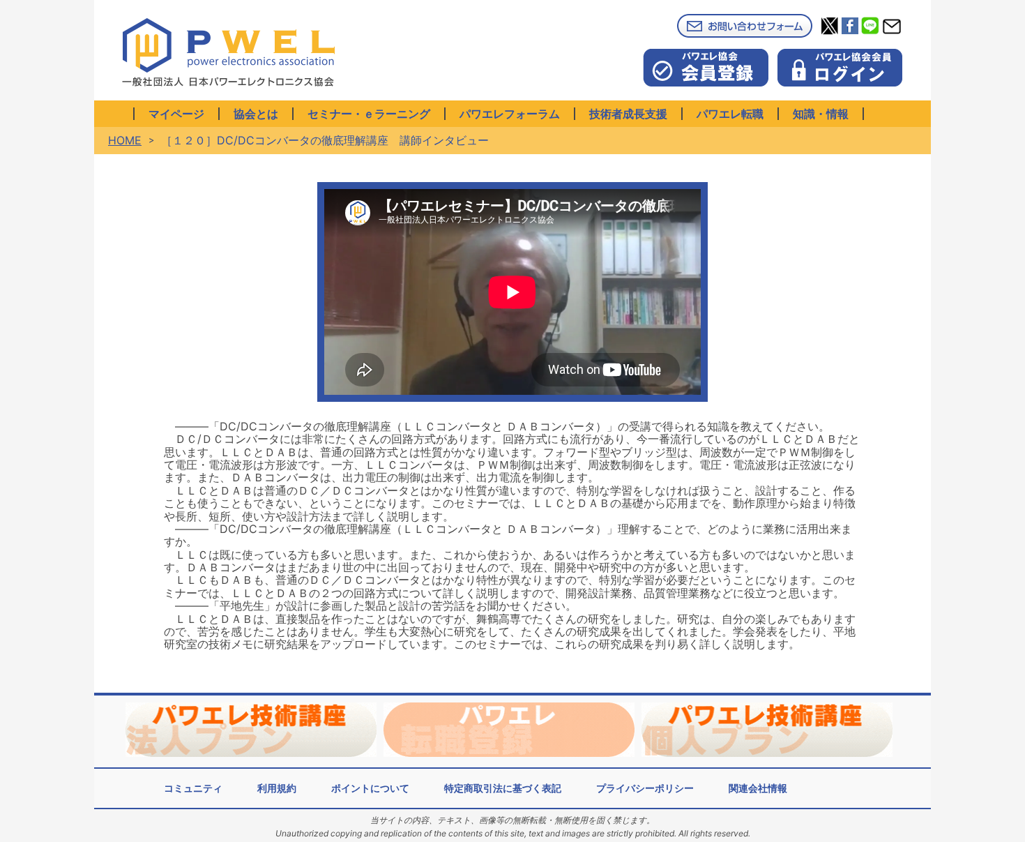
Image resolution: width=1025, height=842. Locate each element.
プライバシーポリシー (645, 788)
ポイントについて (370, 788)
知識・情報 (821, 114)
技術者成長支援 (628, 114)
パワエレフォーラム (510, 114)
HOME (125, 140)
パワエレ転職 (730, 114)
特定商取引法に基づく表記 (502, 788)
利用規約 (276, 788)
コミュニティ (193, 788)
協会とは (256, 114)
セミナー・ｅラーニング (369, 114)
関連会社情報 (758, 788)
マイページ (176, 114)
